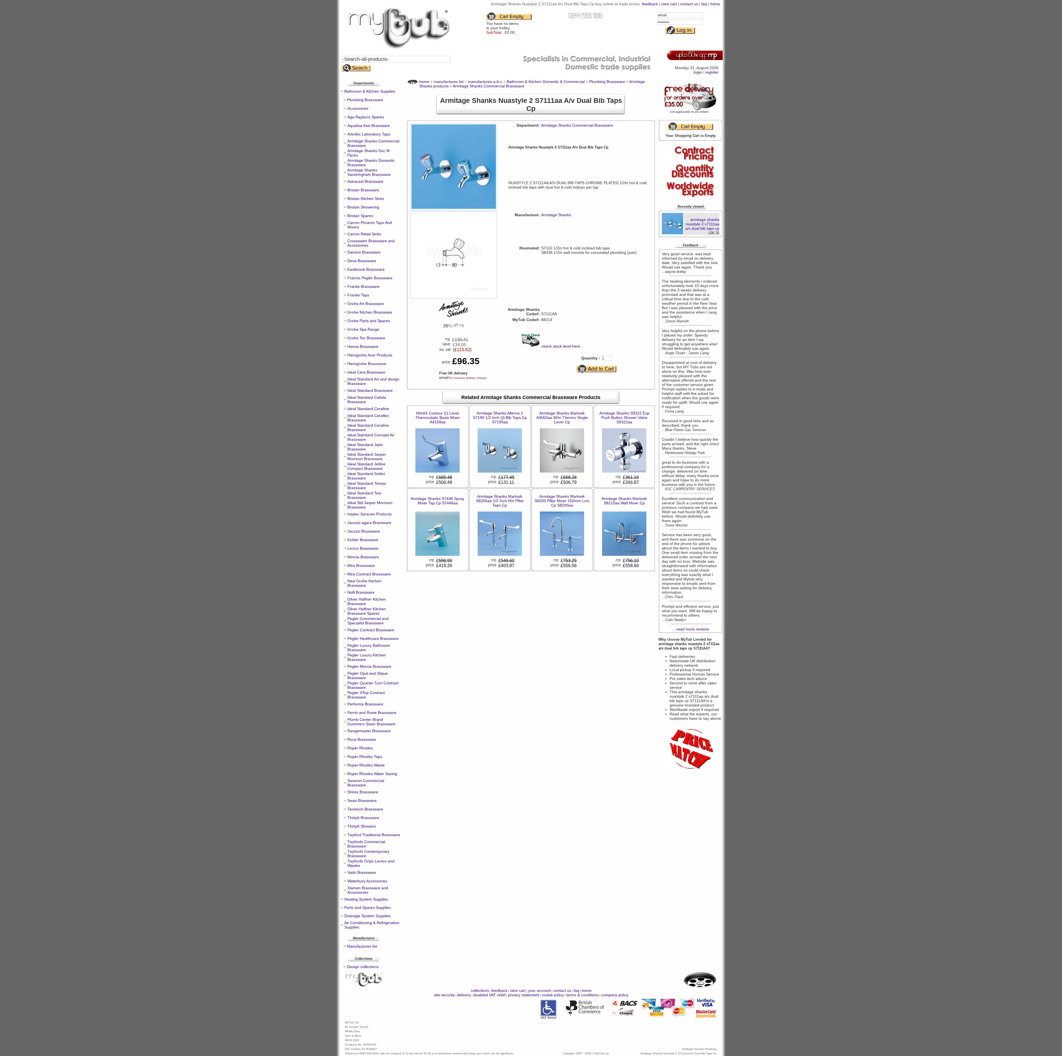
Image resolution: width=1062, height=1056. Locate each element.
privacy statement (523, 995)
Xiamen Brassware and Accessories (367, 890)
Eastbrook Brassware (366, 269)
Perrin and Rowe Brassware (371, 712)
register (712, 72)
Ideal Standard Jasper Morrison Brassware (366, 456)
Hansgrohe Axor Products (369, 355)
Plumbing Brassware (365, 100)
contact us (689, 4)
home (715, 4)
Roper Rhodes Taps (364, 756)
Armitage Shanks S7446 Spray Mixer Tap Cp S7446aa (437, 500)
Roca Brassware (361, 739)
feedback (650, 4)
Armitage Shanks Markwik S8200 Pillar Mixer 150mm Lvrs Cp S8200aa (562, 500)
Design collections (363, 966)
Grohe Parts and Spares (368, 321)
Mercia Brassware (363, 557)
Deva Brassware (361, 261)
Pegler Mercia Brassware (369, 666)
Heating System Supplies (366, 899)
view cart (669, 4)
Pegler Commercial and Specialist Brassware (368, 620)
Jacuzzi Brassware (363, 531)
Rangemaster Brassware (369, 731)
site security (444, 995)
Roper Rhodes (360, 748)
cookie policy (553, 995)
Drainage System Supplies (367, 916)
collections (480, 990)
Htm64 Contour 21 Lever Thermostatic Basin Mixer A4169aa (437, 417)
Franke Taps (358, 295)
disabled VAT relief (489, 995)
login (698, 72)
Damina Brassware (364, 252)
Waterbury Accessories (367, 881)
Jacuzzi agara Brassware (369, 522)
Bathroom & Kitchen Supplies (369, 91)
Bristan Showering (363, 207)
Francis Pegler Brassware (369, 278)
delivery (464, 995)
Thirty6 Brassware (363, 817)
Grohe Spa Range (363, 329)
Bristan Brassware (363, 190)
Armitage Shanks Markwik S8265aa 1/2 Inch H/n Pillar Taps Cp (500, 500)
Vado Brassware (361, 872)
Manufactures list (362, 946)
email (444, 377)
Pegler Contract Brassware (370, 630)
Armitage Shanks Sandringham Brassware (369, 172)
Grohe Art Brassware (365, 303)
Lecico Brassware (362, 548)
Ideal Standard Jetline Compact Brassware (366, 466)
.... (690, 629)
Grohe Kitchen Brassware (369, 312)
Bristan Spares (360, 215)
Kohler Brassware (362, 540)
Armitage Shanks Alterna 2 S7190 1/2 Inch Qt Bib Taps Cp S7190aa (500, 417)
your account (539, 990)
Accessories (357, 108)
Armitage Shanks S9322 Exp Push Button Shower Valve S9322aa (624, 417)
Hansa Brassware (362, 346)
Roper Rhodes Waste (366, 765)
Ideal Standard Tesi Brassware (364, 495)
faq (704, 4)
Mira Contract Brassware (369, 574)
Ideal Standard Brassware (370, 390)
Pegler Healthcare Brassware (373, 638)
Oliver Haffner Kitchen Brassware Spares (366, 611)
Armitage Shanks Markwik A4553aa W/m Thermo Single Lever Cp (562, 417)
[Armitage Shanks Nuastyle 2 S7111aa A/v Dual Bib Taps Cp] (454, 207)
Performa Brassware (365, 704)
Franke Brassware (363, 286)
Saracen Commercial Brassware (365, 782)
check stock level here (561, 346)
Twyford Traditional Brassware (373, 835)
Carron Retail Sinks (364, 234)
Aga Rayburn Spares (365, 117)
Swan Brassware (362, 800)
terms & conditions (582, 995)
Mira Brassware (361, 565)
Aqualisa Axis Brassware (368, 125)
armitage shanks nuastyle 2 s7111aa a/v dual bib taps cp (702, 224)
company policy (614, 995)
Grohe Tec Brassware (366, 338)
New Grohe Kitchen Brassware (364, 583)
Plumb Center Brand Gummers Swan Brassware (371, 721)
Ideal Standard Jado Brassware (365, 446)
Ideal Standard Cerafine (368, 408)
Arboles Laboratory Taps (368, 134)
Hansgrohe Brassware (366, 363)
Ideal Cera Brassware (366, 372)
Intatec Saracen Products (369, 514)
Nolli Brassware (360, 592)
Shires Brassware (362, 792)
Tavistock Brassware (365, 809)
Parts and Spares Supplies (367, 907)
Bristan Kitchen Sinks (365, 198)
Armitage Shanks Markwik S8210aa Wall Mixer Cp (624, 500)
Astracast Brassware (365, 181)
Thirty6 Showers (361, 826)
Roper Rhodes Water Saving (372, 773)
